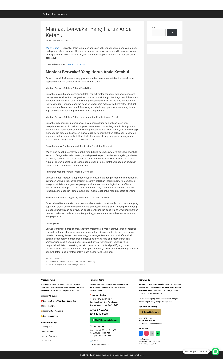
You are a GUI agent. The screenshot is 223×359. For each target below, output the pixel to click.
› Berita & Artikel (47, 331)
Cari (154, 27)
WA (157, 333)
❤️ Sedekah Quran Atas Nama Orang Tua (58, 301)
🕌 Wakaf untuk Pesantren (52, 311)
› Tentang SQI (46, 327)
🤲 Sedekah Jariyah (49, 316)
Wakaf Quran (52, 48)
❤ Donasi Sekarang (150, 312)
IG (146, 333)
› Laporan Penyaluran (49, 336)
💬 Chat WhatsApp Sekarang (105, 320)
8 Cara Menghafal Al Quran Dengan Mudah (67, 264)
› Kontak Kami (46, 341)
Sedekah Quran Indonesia (55, 14)
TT (152, 333)
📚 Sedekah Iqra (48, 306)
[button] (215, 351)
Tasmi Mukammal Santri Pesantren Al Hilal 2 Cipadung (72, 261)
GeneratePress (137, 355)
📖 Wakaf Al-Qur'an (49, 296)
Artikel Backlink (55, 259)
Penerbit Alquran (76, 64)
